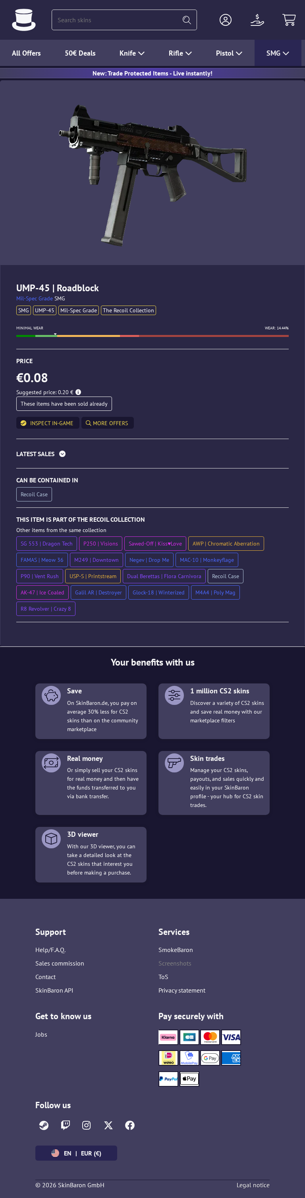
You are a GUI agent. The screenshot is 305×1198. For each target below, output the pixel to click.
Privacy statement (181, 990)
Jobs (41, 1034)
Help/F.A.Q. (50, 950)
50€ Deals (80, 53)
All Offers (26, 53)
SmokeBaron (175, 950)
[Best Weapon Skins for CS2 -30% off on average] (24, 20)
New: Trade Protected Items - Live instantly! (152, 73)
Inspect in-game (51, 423)
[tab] (152, 455)
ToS (163, 977)
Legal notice (253, 1185)
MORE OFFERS (109, 423)
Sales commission (59, 963)
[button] (225, 20)
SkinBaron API (54, 990)
